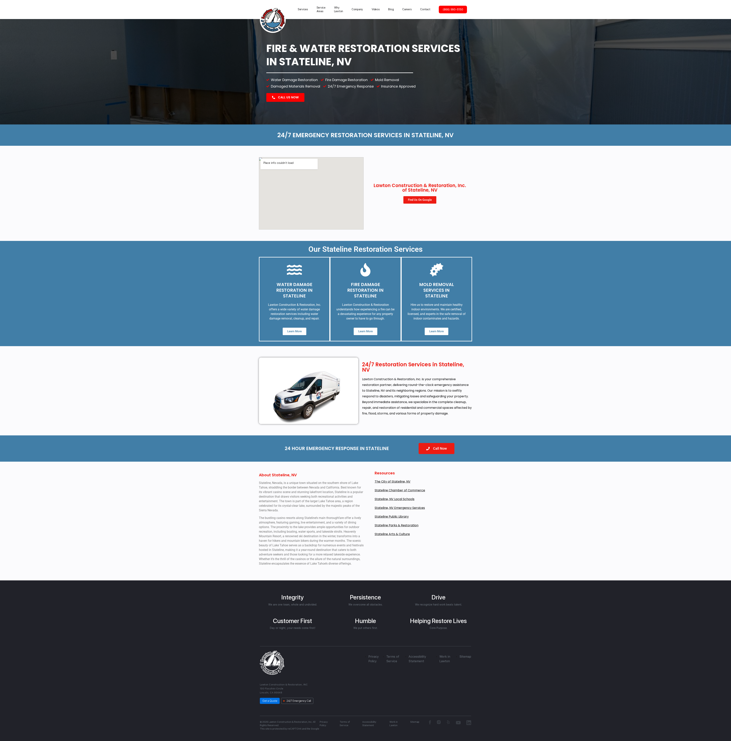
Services (303, 9)
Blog (391, 9)
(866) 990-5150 (453, 9)
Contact (425, 9)
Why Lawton (338, 9)
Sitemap (465, 656)
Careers (407, 9)
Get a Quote (269, 700)
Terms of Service (345, 724)
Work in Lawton (393, 724)
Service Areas (321, 9)
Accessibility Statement (369, 724)
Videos (376, 9)
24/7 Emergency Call (298, 700)
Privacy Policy (324, 724)
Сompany (357, 9)
